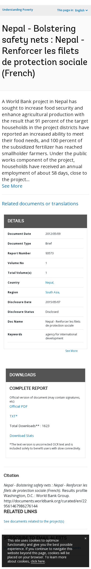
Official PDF (19, 406)
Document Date (19, 234)
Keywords (15, 334)
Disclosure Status (21, 312)
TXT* (14, 416)
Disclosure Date (20, 302)
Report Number (19, 253)
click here (38, 561)
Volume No (16, 263)
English (79, 10)
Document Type (19, 243)
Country (14, 282)
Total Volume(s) (19, 273)
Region (13, 292)
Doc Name (15, 322)
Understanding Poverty (17, 10)
